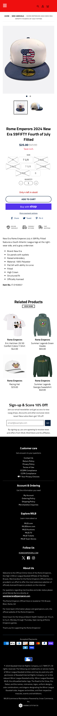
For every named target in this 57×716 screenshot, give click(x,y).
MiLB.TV (28, 532)
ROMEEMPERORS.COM (28, 552)
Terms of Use (28, 467)
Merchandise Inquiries (28, 504)
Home (6, 16)
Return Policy (28, 461)
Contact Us (28, 458)
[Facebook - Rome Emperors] (28, 558)
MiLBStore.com (28, 526)
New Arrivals (18, 16)
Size (28, 155)
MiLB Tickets (28, 535)
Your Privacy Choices (30, 476)
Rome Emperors (22, 6)
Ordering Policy (28, 498)
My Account (29, 495)
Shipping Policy (28, 501)
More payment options (28, 213)
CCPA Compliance (28, 473)
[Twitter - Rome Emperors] (23, 558)
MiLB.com (28, 523)
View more (28, 306)
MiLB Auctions (28, 529)
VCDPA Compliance (28, 470)
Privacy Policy (28, 464)
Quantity (28, 179)
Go (47, 423)
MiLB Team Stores (28, 539)
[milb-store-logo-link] (28, 662)
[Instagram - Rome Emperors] (33, 558)
